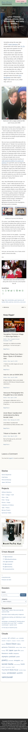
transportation (8, 667)
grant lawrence (18, 300)
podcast (12, 656)
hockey (3, 650)
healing (17, 647)
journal (22, 650)
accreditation (4, 638)
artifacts (12, 638)
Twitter (4, 673)
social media (7, 664)
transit (3, 667)
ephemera (5, 647)
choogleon (14, 640)
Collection (18, 640)
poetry (5, 660)
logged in (11, 458)
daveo (22, 640)
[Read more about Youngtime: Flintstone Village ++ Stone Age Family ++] (13, 325)
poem (18, 656)
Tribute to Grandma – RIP (11, 433)
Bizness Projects (6, 510)
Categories (4, 599)
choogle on (8, 640)
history (24, 647)
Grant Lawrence (13, 44)
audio (17, 638)
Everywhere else (6, 577)
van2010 (19, 673)
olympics (5, 656)
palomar (11, 302)
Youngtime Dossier (14, 339)
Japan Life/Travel (6, 482)
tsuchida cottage (22, 670)
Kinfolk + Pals (16, 27)
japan (11, 650)
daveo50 (3, 644)
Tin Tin (23, 46)
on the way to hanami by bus (9, 627)
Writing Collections (7, 492)
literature (5, 653)
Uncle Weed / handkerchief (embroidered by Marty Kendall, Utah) (12, 415)
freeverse (11, 647)
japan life (17, 650)
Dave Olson (11, 644)
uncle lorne (16, 302)
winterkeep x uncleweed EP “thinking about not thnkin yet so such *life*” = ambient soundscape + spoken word (13, 623)
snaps (22, 660)
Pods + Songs (5, 500)
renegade (17, 660)
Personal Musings (6, 479)
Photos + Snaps (6, 502)
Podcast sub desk (6, 579)
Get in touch (17, 728)
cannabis (21, 638)
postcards (10, 660)
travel (13, 667)
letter (7, 302)
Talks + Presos (5, 507)
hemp (20, 647)
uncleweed (11, 673)
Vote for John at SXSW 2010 (13, 374)
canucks (4, 640)
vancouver (23, 302)
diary (19, 644)
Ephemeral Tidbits (6, 513)
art (9, 638)
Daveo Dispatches (6, 474)
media (11, 653)
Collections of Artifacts (8, 505)
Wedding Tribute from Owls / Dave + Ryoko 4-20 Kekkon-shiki (13, 356)
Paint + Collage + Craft (8, 494)
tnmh (23, 664)
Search (23, 595)
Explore (4, 592)
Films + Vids (5, 497)
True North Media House (10, 670)
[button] (25, 3)
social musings (17, 664)
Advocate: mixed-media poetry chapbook (13, 614)
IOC (7, 650)
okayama (16, 653)
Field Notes (5, 477)
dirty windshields (9, 300)
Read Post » (6, 349)
